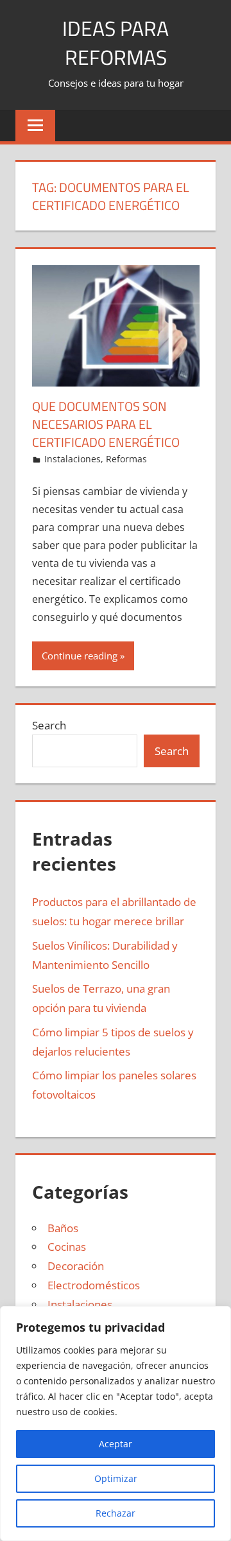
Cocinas (66, 1246)
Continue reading (79, 655)
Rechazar (115, 1513)
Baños (62, 1228)
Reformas (126, 459)
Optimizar (115, 1478)
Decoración (75, 1265)
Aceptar (115, 1444)
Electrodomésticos (93, 1285)
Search (49, 725)
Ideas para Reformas (115, 43)
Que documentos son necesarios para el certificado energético (106, 424)
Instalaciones (72, 459)
